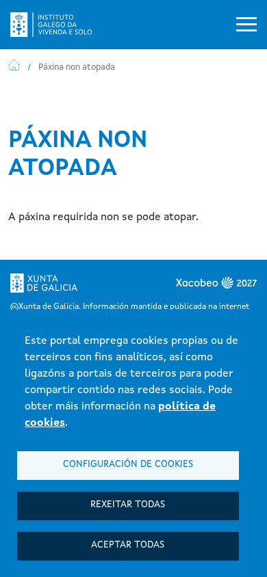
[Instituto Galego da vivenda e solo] (56, 24)
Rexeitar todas (127, 504)
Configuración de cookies (128, 464)
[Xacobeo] (195, 287)
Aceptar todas (127, 545)
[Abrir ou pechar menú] (246, 24)
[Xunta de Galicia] (43, 287)
